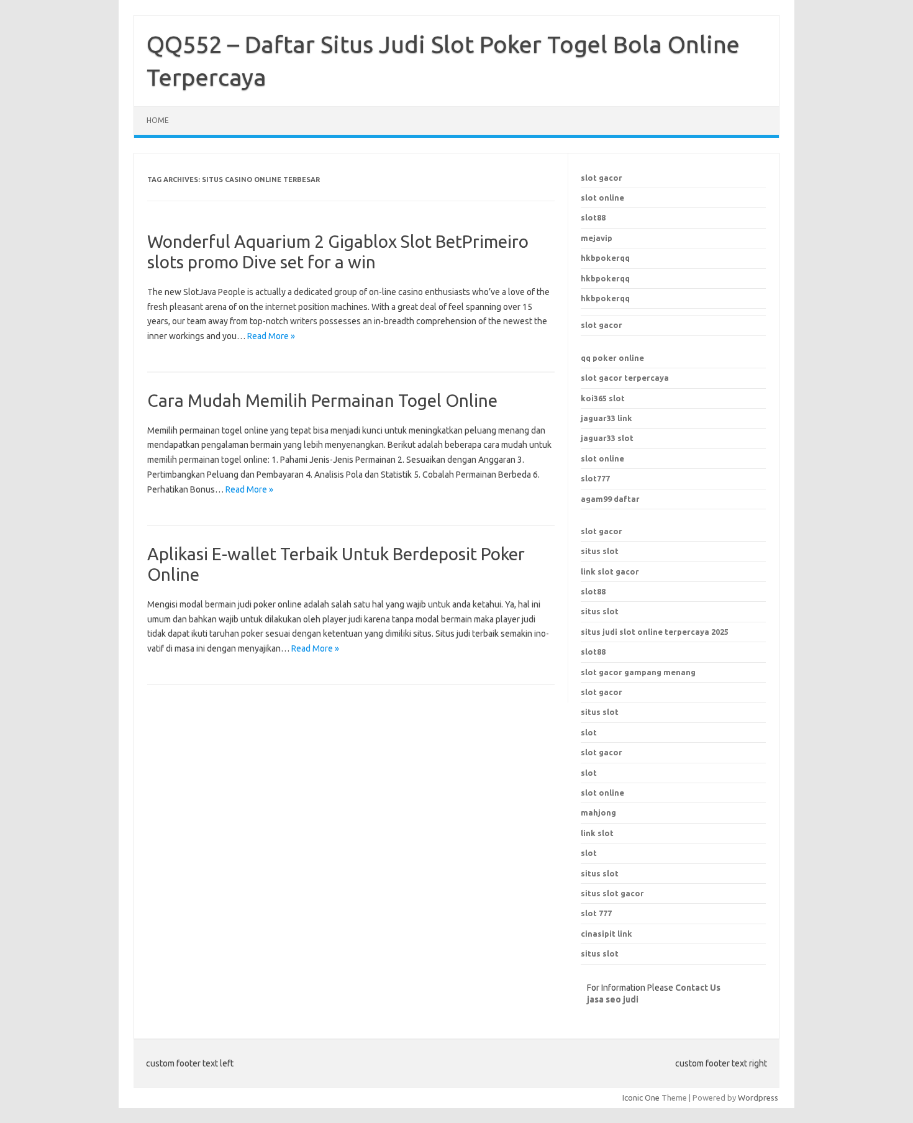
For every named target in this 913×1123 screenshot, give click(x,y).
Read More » (271, 336)
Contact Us (697, 988)
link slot (597, 833)
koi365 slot (603, 398)
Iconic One (641, 1097)
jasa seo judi (612, 999)
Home (158, 120)
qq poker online (612, 357)
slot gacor (601, 177)
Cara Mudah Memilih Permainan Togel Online (322, 400)
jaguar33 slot (607, 438)
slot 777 (596, 913)
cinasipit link (606, 933)
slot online (602, 197)
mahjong (598, 812)
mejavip (596, 238)
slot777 (595, 478)
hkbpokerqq (605, 257)
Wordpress (758, 1097)
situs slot (600, 551)
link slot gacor (610, 571)
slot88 (593, 217)
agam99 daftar (610, 498)
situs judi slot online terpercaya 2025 (655, 631)
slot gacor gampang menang (638, 672)
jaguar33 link (606, 418)
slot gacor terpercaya (625, 377)
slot (589, 772)
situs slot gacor (612, 893)
